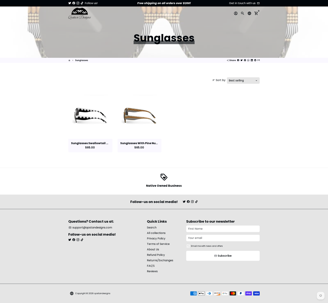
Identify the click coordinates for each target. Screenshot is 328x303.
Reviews (152, 271)
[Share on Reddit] (255, 60)
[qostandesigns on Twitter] (69, 3)
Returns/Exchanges (160, 260)
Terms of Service (158, 244)
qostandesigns (102, 293)
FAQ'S (151, 266)
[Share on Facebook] (238, 60)
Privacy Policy (156, 238)
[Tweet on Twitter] (242, 60)
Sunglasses (81, 60)
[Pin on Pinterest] (245, 60)
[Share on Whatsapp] (248, 60)
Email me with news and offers (207, 246)
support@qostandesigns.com (90, 227)
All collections (156, 233)
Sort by (219, 80)
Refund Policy (156, 255)
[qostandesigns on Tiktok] (82, 3)
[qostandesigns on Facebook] (73, 3)
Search (151, 227)
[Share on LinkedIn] (252, 60)
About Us (153, 249)
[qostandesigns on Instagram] (78, 3)
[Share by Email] (259, 60)
